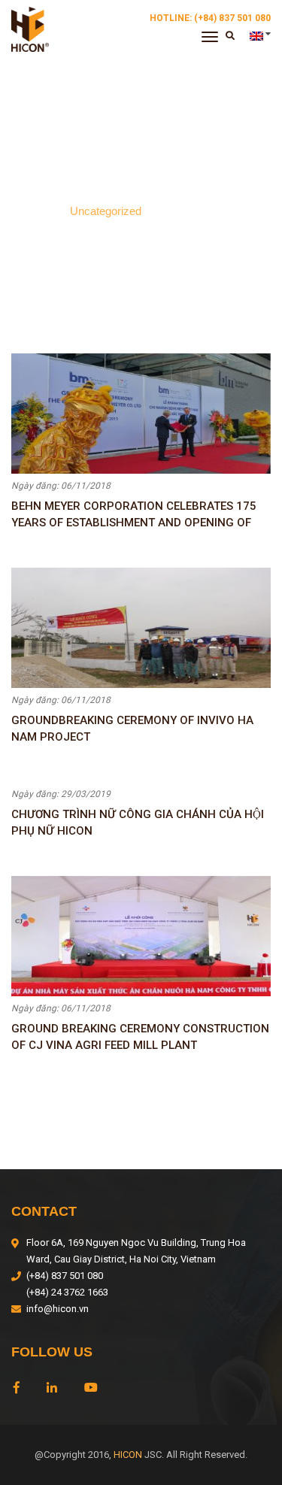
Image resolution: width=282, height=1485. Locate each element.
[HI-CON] (30, 28)
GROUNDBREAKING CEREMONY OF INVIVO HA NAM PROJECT (132, 729)
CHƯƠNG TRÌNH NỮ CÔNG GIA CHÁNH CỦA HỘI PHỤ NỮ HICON (137, 823)
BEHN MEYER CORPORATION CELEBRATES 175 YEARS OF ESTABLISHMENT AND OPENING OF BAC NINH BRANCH (133, 514)
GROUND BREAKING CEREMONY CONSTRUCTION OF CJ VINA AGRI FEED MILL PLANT (140, 1037)
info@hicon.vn (57, 1308)
